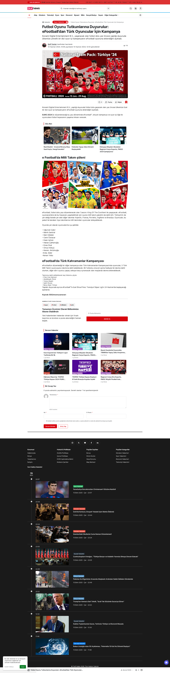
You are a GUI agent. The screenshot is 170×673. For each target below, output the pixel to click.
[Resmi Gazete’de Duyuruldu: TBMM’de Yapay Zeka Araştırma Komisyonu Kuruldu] (113, 345)
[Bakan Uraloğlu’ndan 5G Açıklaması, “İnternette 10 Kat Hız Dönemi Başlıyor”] (85, 645)
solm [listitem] (72, 305)
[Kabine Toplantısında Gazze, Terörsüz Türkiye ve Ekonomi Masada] (85, 623)
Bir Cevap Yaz (50, 386)
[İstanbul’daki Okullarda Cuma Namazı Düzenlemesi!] (85, 533)
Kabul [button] (22, 667)
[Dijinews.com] (34, 8)
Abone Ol (107, 319)
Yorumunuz (54, 394)
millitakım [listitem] (63, 305)
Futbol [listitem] (54, 305)
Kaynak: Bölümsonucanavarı (54, 295)
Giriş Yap (63, 426)
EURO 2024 (47, 115)
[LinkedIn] (97, 442)
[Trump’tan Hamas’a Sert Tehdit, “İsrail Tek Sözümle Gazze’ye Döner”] (85, 600)
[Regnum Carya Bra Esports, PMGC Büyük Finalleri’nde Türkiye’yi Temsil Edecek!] (113, 371)
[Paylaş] (141, 670)
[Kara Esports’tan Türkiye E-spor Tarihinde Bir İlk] (56, 345)
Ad (45, 412)
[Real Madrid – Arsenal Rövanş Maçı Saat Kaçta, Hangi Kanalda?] (57, 140)
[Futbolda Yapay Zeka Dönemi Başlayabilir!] (85, 140)
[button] (136, 8)
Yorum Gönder (50, 426)
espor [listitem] (46, 305)
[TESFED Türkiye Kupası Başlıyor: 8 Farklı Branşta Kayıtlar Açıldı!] (85, 371)
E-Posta (89, 412)
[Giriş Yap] (141, 8)
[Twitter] (78, 442)
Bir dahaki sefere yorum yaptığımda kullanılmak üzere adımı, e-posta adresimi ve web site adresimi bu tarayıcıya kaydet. (79, 421)
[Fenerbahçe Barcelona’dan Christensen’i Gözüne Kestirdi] (85, 484)
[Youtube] (85, 442)
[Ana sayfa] (29, 15)
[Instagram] (72, 442)
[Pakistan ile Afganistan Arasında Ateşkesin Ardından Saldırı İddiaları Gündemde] (85, 578)
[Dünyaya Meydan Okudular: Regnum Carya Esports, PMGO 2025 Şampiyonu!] (113, 140)
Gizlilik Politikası (9, 667)
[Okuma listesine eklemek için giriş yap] (126, 102)
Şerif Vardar (52, 44)
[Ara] (131, 8)
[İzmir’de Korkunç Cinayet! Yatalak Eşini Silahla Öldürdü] (85, 510)
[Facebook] (91, 442)
